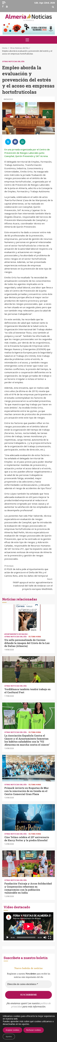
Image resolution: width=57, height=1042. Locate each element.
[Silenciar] (44, 937)
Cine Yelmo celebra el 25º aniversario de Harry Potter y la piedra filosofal (28, 817)
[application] (28, 926)
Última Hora (34, 636)
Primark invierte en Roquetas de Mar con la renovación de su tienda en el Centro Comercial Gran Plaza (28, 768)
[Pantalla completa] (49, 937)
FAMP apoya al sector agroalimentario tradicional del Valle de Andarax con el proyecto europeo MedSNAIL (33, 583)
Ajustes (9, 1036)
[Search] (53, 7)
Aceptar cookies (12, 1030)
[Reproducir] (7, 937)
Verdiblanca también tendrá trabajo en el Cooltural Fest (28, 669)
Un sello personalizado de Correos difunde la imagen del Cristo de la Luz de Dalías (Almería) (28, 617)
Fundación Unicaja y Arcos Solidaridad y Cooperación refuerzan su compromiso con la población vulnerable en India (28, 863)
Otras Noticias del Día (13, 61)
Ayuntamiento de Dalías (16, 634)
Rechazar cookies (33, 1030)
